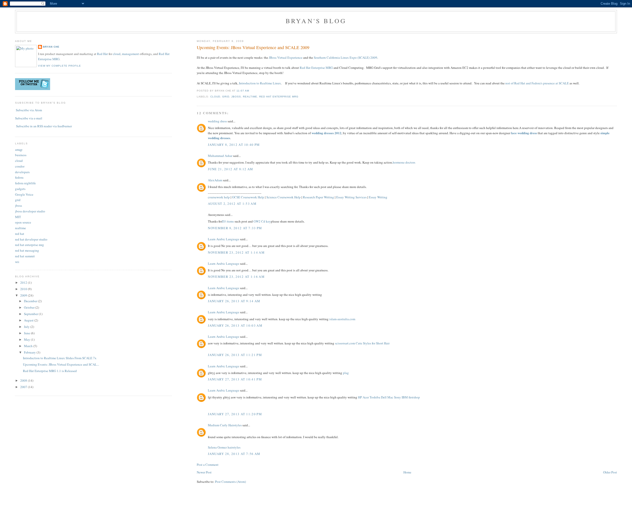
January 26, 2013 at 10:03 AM (235, 325)
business (20, 155)
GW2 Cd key (262, 221)
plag (346, 373)
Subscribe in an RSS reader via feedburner (44, 126)
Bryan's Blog (316, 21)
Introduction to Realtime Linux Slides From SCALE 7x (60, 358)
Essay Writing (378, 197)
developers (22, 172)
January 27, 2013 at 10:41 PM (235, 379)
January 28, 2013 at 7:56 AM (234, 453)
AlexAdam (215, 180)
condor (19, 166)
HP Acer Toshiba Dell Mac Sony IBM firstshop (389, 397)
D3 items (228, 221)
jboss (236, 96)
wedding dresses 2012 (326, 133)
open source (23, 222)
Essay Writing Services (351, 197)
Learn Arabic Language (223, 239)
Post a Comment (207, 464)
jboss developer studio (30, 211)
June (27, 333)
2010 (24, 289)
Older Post (610, 472)
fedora (19, 177)
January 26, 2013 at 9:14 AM (234, 301)
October (29, 307)
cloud (215, 96)
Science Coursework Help (283, 197)
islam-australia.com (342, 319)
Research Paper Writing (318, 197)
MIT (18, 217)
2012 (24, 282)
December (31, 301)
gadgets (20, 189)
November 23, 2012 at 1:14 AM (236, 252)
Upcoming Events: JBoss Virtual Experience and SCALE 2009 (253, 47)
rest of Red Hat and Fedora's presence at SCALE (537, 83)
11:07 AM (243, 90)
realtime (250, 96)
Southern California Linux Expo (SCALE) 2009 (345, 57)
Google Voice (24, 194)
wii (17, 262)
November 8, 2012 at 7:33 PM (235, 228)
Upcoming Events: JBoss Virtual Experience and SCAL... (61, 364)
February (30, 352)
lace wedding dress (524, 133)
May (27, 339)
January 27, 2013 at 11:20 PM (235, 414)
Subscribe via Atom (29, 110)
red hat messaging (27, 250)
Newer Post (204, 472)
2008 (24, 380)
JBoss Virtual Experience (285, 57)
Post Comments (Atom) (230, 481)
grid (225, 96)
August (29, 320)
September (31, 314)
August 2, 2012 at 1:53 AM (232, 203)
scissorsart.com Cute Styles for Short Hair (362, 343)
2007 (24, 387)
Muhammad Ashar (220, 155)
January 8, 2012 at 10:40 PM (234, 144)
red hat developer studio (31, 239)
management (130, 54)
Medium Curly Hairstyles (225, 425)
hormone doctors (404, 162)
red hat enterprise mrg (278, 96)
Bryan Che (51, 46)
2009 (24, 295)
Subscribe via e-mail (28, 118)
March (28, 346)
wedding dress (217, 121)
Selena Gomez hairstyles (224, 447)
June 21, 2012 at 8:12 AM (230, 169)
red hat (19, 233)
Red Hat (102, 54)
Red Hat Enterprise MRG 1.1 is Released (50, 371)
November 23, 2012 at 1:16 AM (236, 276)
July (27, 326)
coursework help (219, 197)
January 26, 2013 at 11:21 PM (235, 355)
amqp (18, 149)
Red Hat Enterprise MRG (316, 67)
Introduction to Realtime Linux (260, 83)
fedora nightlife (25, 183)
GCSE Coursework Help (248, 197)
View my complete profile (59, 65)
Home (407, 472)
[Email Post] (250, 90)
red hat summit (25, 256)
